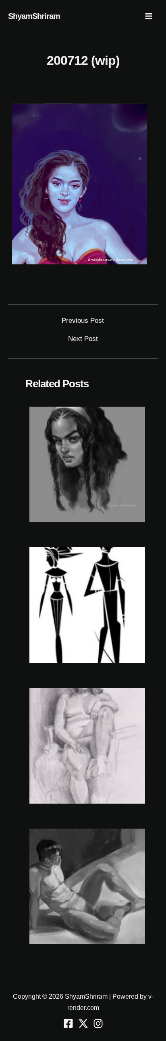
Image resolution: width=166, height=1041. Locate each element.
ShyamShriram (34, 16)
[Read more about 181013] (87, 464)
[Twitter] (83, 1023)
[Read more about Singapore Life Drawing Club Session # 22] (87, 886)
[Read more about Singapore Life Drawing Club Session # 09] (87, 745)
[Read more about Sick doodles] (87, 605)
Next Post (83, 338)
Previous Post (83, 320)
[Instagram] (98, 1023)
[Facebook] (68, 1023)
